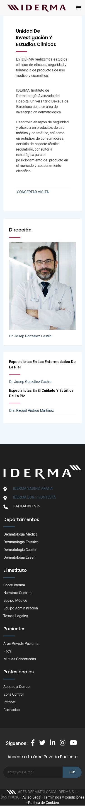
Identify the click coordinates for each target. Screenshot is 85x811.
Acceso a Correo (16, 686)
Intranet (9, 702)
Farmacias (11, 710)
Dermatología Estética (21, 542)
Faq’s (7, 651)
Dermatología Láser (19, 557)
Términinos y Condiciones (64, 797)
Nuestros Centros (17, 593)
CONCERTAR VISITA (33, 192)
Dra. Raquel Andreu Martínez (31, 410)
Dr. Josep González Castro (30, 336)
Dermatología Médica (20, 534)
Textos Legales (15, 616)
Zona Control (13, 694)
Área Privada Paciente (21, 643)
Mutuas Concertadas (19, 659)
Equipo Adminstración (20, 608)
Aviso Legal (31, 797)
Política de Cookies (43, 803)
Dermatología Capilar (19, 550)
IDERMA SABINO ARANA (33, 488)
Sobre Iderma (14, 585)
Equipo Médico (15, 600)
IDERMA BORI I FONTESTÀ (34, 497)
